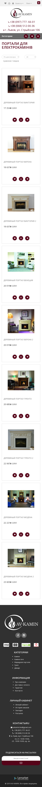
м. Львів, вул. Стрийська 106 (22, 736)
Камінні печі (19, 659)
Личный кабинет (21, 705)
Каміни (17, 656)
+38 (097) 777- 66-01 (22, 21)
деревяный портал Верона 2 (18, 340)
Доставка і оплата (22, 685)
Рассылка (19, 713)
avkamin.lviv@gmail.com (22, 727)
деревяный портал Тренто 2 (18, 458)
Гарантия (18, 688)
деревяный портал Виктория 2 (20, 221)
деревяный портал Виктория (19, 103)
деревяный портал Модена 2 (19, 577)
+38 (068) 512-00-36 (22, 25)
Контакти (19, 691)
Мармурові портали (22, 662)
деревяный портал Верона (18, 162)
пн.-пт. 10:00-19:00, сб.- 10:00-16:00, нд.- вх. (21, 740)
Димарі (17, 668)
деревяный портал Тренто (18, 399)
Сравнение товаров (11, 61)
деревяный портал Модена (18, 517)
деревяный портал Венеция (18, 280)
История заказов (22, 707)
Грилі (16, 665)
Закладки (19, 710)
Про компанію (20, 682)
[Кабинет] (13, 3)
